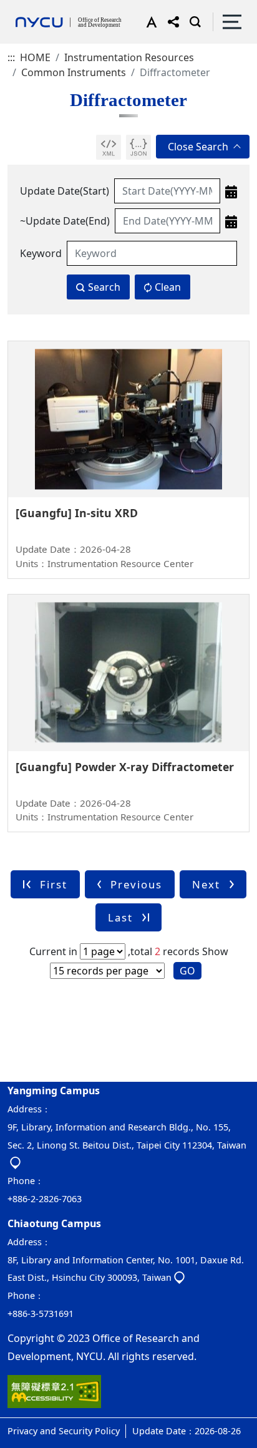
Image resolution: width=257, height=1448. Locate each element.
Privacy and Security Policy (63, 1431)
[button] (149, 21)
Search (104, 287)
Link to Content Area (48, 7)
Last (120, 917)
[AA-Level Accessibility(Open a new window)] (54, 1396)
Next (206, 884)
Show (215, 951)
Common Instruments (73, 72)
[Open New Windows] (108, 147)
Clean (168, 287)
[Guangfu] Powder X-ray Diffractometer (125, 766)
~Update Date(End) (65, 221)
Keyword (41, 253)
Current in (53, 951)
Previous (136, 884)
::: (11, 57)
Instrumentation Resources (129, 57)
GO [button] (187, 971)
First (53, 884)
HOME (35, 57)
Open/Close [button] (203, 146)
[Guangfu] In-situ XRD (77, 512)
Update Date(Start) (64, 191)
